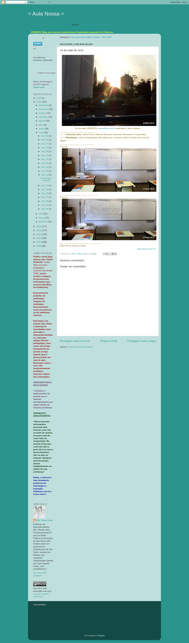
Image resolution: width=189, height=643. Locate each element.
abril (41, 214)
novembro (44, 109)
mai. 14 (45, 185)
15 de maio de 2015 (46, 179)
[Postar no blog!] (107, 253)
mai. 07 (45, 197)
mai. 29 (45, 136)
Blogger (101, 635)
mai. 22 (45, 155)
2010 (39, 242)
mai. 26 (45, 148)
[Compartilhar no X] (110, 253)
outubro (43, 113)
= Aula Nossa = (46, 14)
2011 (38, 238)
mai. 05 (45, 205)
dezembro (44, 105)
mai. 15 (45, 175)
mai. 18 (45, 171)
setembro (43, 117)
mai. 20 (45, 163)
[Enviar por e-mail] (104, 253)
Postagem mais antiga (141, 340)
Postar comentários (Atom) (80, 347)
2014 (39, 226)
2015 (39, 102)
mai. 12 (45, 193)
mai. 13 (45, 189)
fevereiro (43, 221)
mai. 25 (45, 151)
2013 (39, 230)
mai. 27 (45, 144)
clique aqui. (39, 87)
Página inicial (108, 340)
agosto (42, 121)
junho (42, 129)
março (42, 218)
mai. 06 (45, 201)
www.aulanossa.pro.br (98, 24)
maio (41, 132)
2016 (39, 98)
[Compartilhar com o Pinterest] (115, 253)
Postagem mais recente (75, 340)
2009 (39, 246)
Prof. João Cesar (44, 520)
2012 (39, 234)
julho (41, 125)
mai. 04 (45, 209)
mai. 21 (45, 159)
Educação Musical (79, 37)
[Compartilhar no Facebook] (112, 253)
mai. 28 (45, 140)
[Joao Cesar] (40, 54)
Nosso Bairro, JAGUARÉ (100, 37)
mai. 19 (45, 167)
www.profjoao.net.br (106, 128)
